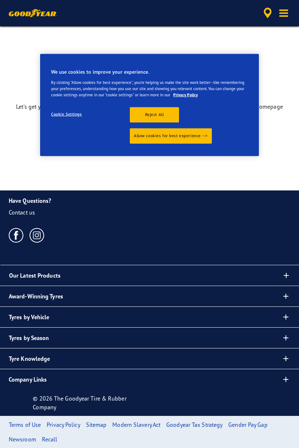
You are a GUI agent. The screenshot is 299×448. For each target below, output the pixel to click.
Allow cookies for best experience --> (171, 135)
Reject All (154, 114)
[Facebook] (16, 234)
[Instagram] (37, 234)
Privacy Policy (185, 94)
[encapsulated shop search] (266, 13)
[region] (149, 105)
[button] (283, 13)
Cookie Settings (66, 114)
